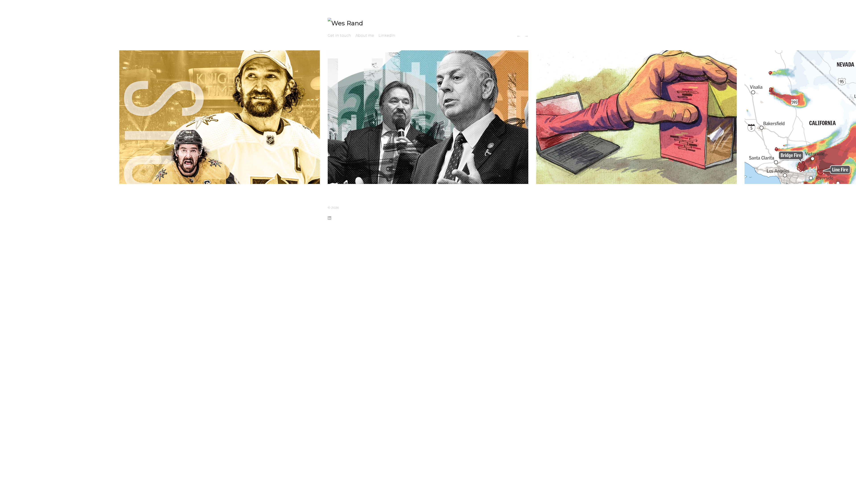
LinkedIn (387, 35)
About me (365, 35)
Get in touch (339, 35)
